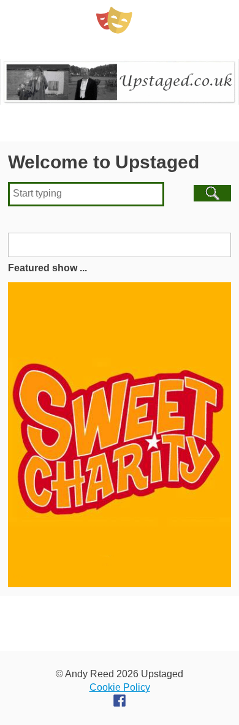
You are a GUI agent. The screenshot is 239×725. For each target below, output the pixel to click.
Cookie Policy (119, 687)
